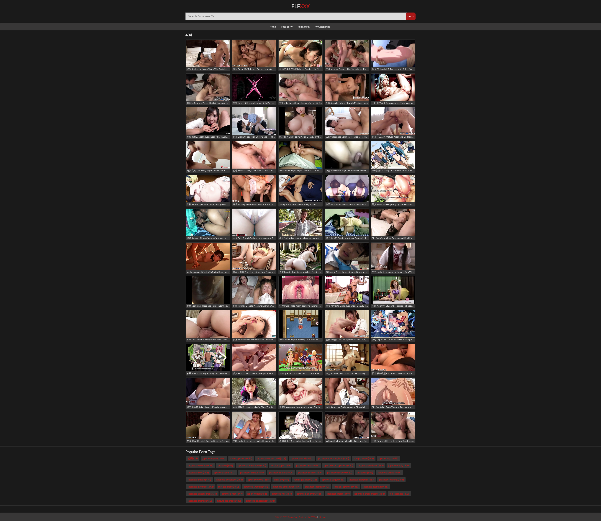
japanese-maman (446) (310, 472)
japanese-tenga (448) (332, 479)
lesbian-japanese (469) (346, 486)
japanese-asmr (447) (224, 472)
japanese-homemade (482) (252, 465)
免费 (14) (193, 458)
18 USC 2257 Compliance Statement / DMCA (296, 517)
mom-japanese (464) (241, 458)
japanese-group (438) (213, 458)
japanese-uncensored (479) (202, 493)
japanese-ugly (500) (398, 465)
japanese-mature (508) (281, 472)
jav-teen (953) (225, 465)
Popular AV (287, 26)
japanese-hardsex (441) (339, 472)
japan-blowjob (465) (258, 479)
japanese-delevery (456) (309, 493)
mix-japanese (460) (228, 486)
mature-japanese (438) (229, 500)
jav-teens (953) (365, 472)
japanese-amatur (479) (252, 472)
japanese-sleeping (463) (361, 479)
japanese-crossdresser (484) (369, 493)
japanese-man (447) (232, 493)
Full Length (304, 26)
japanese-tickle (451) (302, 458)
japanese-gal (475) (388, 458)
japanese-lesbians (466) (375, 486)
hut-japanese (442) (364, 458)
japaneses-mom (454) (307, 465)
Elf (300, 6)
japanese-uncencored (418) (271, 458)
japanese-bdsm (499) (338, 493)
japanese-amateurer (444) (286, 486)
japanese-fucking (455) (391, 479)
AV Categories (322, 26)
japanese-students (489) (371, 465)
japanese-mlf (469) (282, 493)
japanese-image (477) (199, 479)
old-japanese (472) (399, 493)
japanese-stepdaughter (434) (333, 458)
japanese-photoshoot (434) (260, 500)
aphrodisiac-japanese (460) (338, 465)
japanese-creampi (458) (200, 465)
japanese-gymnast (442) (201, 486)
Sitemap (322, 517)
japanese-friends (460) (200, 500)
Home (273, 26)
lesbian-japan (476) (281, 465)
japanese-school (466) (389, 472)
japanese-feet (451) (198, 472)
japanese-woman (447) (256, 486)
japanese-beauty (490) (317, 486)
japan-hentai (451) (257, 493)
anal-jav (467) (281, 479)
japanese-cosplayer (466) (229, 479)
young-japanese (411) (305, 479)
